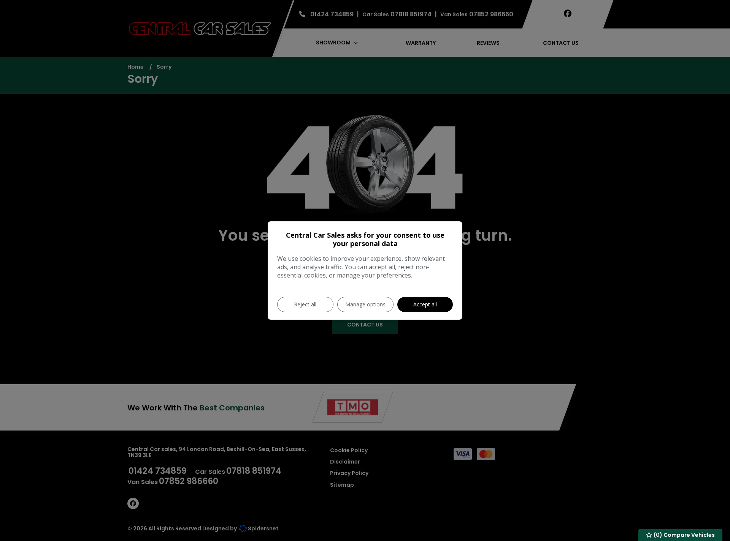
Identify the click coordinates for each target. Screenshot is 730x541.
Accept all (425, 304)
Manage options (365, 304)
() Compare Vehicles (683, 535)
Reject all (305, 304)
